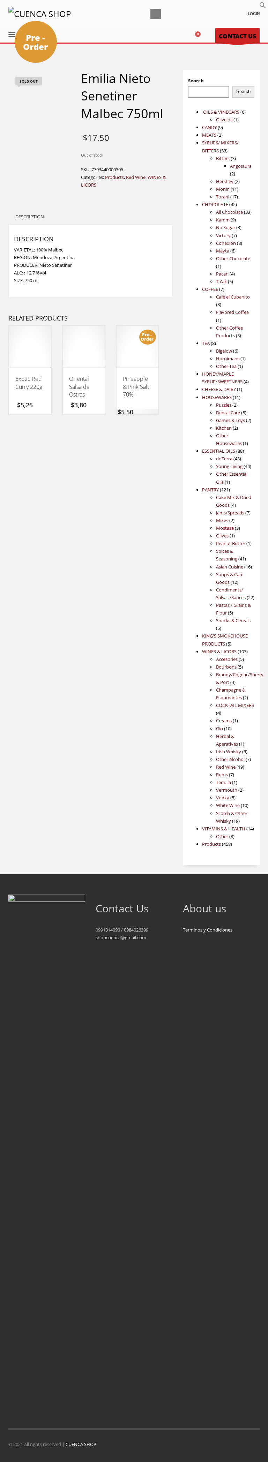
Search (196, 80)
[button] (262, 7)
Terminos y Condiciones (207, 930)
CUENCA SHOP (81, 1444)
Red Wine (136, 177)
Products (114, 177)
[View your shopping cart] (200, 35)
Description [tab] (29, 216)
